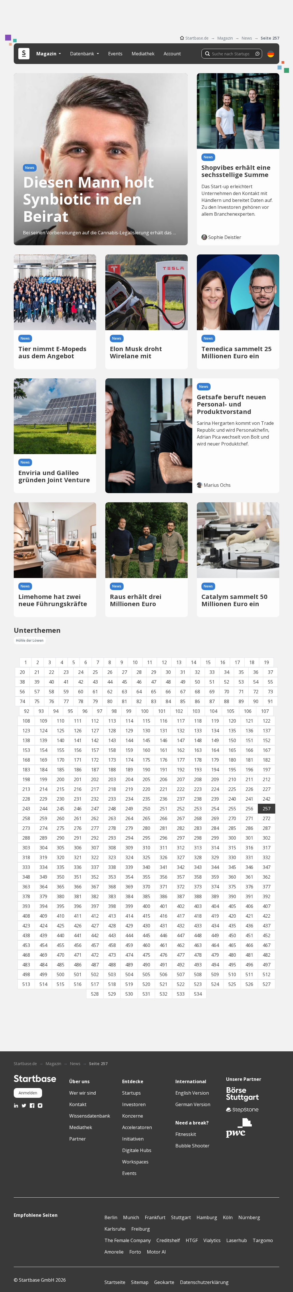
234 (129, 799)
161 (163, 750)
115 (146, 721)
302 (266, 838)
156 (78, 750)
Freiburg (140, 1229)
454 (43, 945)
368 (112, 887)
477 (181, 955)
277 (95, 828)
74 (22, 701)
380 (60, 896)
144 (129, 740)
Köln (228, 1217)
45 (124, 682)
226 (249, 789)
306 (78, 848)
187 (95, 769)
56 (22, 691)
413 (112, 916)
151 (249, 740)
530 (129, 994)
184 (43, 769)
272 (266, 818)
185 (60, 769)
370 (146, 887)
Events (115, 53)
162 (181, 750)
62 (109, 691)
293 (112, 838)
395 (60, 906)
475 (146, 955)
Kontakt (77, 1104)
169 (43, 760)
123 (26, 730)
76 (51, 701)
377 (266, 887)
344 (215, 867)
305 (60, 848)
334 (43, 867)
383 (112, 896)
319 (43, 857)
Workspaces (135, 1162)
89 (241, 701)
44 (109, 682)
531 (146, 994)
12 (164, 662)
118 (198, 721)
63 (124, 691)
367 (95, 887)
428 (112, 926)
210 (232, 779)
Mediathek (143, 53)
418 (198, 916)
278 (112, 828)
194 (215, 769)
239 (215, 799)
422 (266, 916)
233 (112, 799)
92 (26, 711)
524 (215, 984)
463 (198, 945)
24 (80, 672)
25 (95, 672)
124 (43, 730)
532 (163, 994)
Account (172, 53)
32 (197, 672)
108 (26, 721)
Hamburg (207, 1217)
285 (232, 828)
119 (215, 721)
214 (43, 789)
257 (266, 808)
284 (215, 828)
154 (43, 750)
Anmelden (28, 1093)
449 (215, 935)
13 (178, 662)
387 (181, 896)
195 (232, 769)
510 (232, 974)
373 (198, 887)
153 (26, 750)
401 (163, 906)
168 (26, 760)
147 (181, 740)
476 (163, 955)
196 (249, 769)
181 (249, 760)
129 (129, 730)
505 (146, 974)
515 (60, 984)
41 (66, 682)
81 (124, 701)
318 (26, 857)
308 (112, 848)
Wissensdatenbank (89, 1116)
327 (181, 857)
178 (198, 760)
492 (181, 965)
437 (266, 926)
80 (109, 701)
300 (232, 838)
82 (139, 701)
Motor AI (156, 1252)
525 (232, 984)
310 (146, 848)
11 (149, 662)
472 (95, 955)
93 (41, 711)
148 (198, 740)
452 (266, 935)
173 (112, 760)
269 (215, 818)
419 (215, 916)
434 (215, 926)
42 (80, 682)
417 (181, 916)
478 (198, 955)
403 (198, 906)
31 (182, 672)
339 (129, 867)
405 (232, 906)
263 (112, 818)
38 (22, 682)
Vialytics (212, 1240)
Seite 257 (270, 38)
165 (232, 750)
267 (181, 818)
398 (112, 906)
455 (60, 945)
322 (95, 857)
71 (241, 691)
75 (36, 701)
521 (163, 984)
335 (60, 867)
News (246, 38)
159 (129, 750)
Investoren (134, 1104)
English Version (192, 1093)
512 (266, 974)
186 (78, 769)
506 (163, 974)
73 (270, 691)
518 (112, 984)
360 (232, 877)
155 (60, 750)
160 (146, 750)
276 (78, 828)
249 (129, 808)
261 (78, 818)
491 (163, 965)
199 (43, 779)
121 (249, 721)
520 (146, 984)
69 (212, 691)
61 (95, 691)
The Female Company (127, 1240)
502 (95, 974)
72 (255, 691)
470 (60, 955)
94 (55, 711)
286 (249, 828)
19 (266, 662)
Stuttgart (181, 1217)
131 (163, 730)
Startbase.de (197, 38)
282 (181, 828)
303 (26, 848)
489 (129, 965)
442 (95, 935)
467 (266, 945)
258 (26, 818)
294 (129, 838)
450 (232, 935)
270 (232, 818)
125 (60, 730)
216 (78, 789)
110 (60, 721)
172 (95, 760)
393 (26, 906)
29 (153, 672)
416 (163, 916)
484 (43, 965)
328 (198, 857)
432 (181, 926)
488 (112, 965)
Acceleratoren (137, 1127)
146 (163, 740)
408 (26, 916)
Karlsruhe (115, 1229)
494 (215, 965)
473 (112, 955)
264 (129, 818)
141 (78, 740)
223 (198, 789)
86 (197, 701)
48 (168, 682)
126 (78, 730)
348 (26, 877)
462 (181, 945)
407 (266, 906)
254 (215, 808)
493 (198, 965)
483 (26, 965)
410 (60, 916)
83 (153, 701)
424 (43, 926)
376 (249, 887)
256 (249, 808)
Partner (77, 1139)
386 (163, 896)
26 (109, 672)
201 (78, 779)
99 (128, 711)
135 (232, 730)
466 (249, 945)
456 (78, 945)
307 (95, 848)
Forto (135, 1252)
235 (146, 799)
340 (146, 867)
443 (112, 935)
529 (112, 994)
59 (66, 691)
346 (249, 867)
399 (129, 906)
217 (95, 789)
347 (266, 867)
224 (215, 789)
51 (212, 682)
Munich (131, 1217)
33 (212, 672)
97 (99, 711)
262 (95, 818)
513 (26, 984)
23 (66, 672)
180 (232, 760)
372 (181, 887)
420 (232, 916)
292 (95, 838)
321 (78, 857)
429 (129, 926)
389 (215, 896)
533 (181, 994)
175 (146, 760)
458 (112, 945)
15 (208, 662)
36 (255, 672)
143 (112, 740)
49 (182, 682)
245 (60, 808)
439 (43, 935)
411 (78, 916)
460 (146, 945)
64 (139, 691)
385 (146, 896)
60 (80, 691)
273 (26, 828)
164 (215, 750)
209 (215, 779)
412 (95, 916)
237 (181, 799)
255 (232, 808)
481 (249, 955)
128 (112, 730)
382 (95, 896)
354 (129, 877)
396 (78, 906)
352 (95, 877)
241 (249, 799)
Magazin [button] (47, 53)
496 (249, 965)
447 (181, 935)
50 (197, 682)
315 (232, 848)
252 (181, 808)
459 (129, 945)
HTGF (192, 1240)
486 (78, 965)
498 (26, 974)
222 (181, 789)
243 (26, 808)
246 (78, 808)
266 (163, 818)
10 (135, 662)
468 (26, 955)
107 (265, 711)
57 (36, 691)
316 (249, 848)
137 (266, 730)
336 (78, 867)
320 (60, 857)
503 (112, 974)
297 (181, 838)
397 (95, 906)
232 (95, 799)
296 (163, 838)
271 (249, 818)
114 (129, 721)
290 (60, 838)
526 (249, 984)
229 (43, 799)
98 (114, 711)
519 (129, 984)
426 (78, 926)
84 (168, 701)
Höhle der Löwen (29, 640)
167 (266, 750)
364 (43, 887)
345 (232, 867)
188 (112, 769)
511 (249, 974)
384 (129, 896)
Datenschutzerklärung (204, 1282)
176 (163, 760)
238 (198, 799)
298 (198, 838)
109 (43, 721)
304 (43, 848)
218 (112, 789)
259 (43, 818)
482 (266, 955)
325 (146, 857)
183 (26, 769)
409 (43, 916)
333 (26, 867)
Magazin (225, 38)
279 (129, 828)
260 (60, 818)
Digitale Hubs (136, 1150)
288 (26, 838)
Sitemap (140, 1282)
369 (129, 887)
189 (129, 769)
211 (249, 779)
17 (237, 662)
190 (146, 769)
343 (198, 867)
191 (163, 769)
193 (198, 769)
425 (60, 926)
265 (146, 818)
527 (266, 984)
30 (168, 672)
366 (78, 887)
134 (215, 730)
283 (198, 828)
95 (70, 711)
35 (241, 672)
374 (215, 887)
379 (43, 896)
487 (95, 965)
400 (146, 906)
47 (153, 682)
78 (80, 701)
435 (232, 926)
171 (78, 760)
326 (163, 857)
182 (266, 760)
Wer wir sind (82, 1093)
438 (26, 935)
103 (196, 711)
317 (266, 848)
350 (60, 877)
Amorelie (114, 1252)
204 (129, 779)
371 (163, 887)
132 (181, 730)
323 (112, 857)
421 (249, 916)
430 (146, 926)
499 (43, 974)
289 (43, 838)
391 (249, 896)
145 (146, 740)
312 (181, 848)
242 (266, 799)
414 (129, 916)
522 (181, 984)
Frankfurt (155, 1217)
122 (266, 721)
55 (270, 682)
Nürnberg (249, 1217)
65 (153, 691)
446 (163, 935)
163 (198, 750)
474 (129, 955)
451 (249, 935)
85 (182, 701)
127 (95, 730)
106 (248, 711)
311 (163, 848)
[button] (271, 54)
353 (112, 877)
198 (26, 779)
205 (146, 779)
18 (251, 662)
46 (139, 682)
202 (95, 779)
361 (249, 877)
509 (215, 974)
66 (168, 691)
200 (60, 779)
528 (95, 994)
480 (232, 955)
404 (215, 906)
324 (129, 857)
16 (222, 662)
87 (212, 701)
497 (266, 965)
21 (36, 672)
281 (163, 828)
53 (241, 682)
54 (255, 682)
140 (60, 740)
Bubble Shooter (192, 1146)
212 (266, 779)
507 (181, 974)
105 (230, 711)
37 (270, 672)
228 (26, 799)
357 (181, 877)
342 (181, 867)
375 (232, 887)
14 (193, 662)
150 (232, 740)
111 (78, 721)
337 (95, 867)
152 (266, 740)
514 (43, 984)
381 (78, 896)
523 (198, 984)
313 (198, 848)
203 (112, 779)
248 (112, 808)
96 (85, 711)
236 (163, 799)
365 (60, 887)
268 (198, 818)
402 (181, 906)
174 (129, 760)
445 (146, 935)
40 (51, 682)
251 (163, 808)
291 (78, 838)
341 (163, 867)
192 (181, 769)
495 (232, 965)
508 (198, 974)
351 (78, 877)
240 (232, 799)
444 (129, 935)
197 (266, 769)
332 (266, 857)
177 (181, 760)
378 (26, 896)
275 (60, 828)
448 (198, 935)
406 (249, 906)
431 (163, 926)
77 (66, 701)
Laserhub (236, 1240)
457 (95, 945)
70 (226, 691)
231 (78, 799)
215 (60, 789)
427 (95, 926)
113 (112, 721)
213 (26, 789)
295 (146, 838)
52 (226, 682)
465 (232, 945)
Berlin (110, 1217)
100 (145, 711)
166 (249, 750)
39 (36, 682)
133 (198, 730)
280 (146, 828)
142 (95, 740)
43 (95, 682)
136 (249, 730)
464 (215, 945)
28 (139, 672)
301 (249, 838)
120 (232, 721)
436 (249, 926)
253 (198, 808)
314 (215, 848)
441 (78, 935)
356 (163, 877)
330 (232, 857)
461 (163, 945)
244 (43, 808)
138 (26, 740)
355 (146, 877)
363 (26, 887)
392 (266, 896)
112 (95, 721)
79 (95, 701)
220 (146, 789)
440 (60, 935)
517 (95, 984)
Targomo (263, 1240)
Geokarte (164, 1282)
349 (43, 877)
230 (60, 799)
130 (146, 730)
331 (249, 857)
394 (43, 906)
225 (232, 789)
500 (60, 974)
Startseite (114, 1282)
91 (270, 701)
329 (215, 857)
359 (215, 877)
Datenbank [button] (82, 53)
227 (266, 789)
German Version (192, 1104)
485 (60, 965)
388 (198, 896)
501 (78, 974)
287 (266, 828)
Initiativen (133, 1139)
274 (43, 828)
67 (182, 691)
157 (95, 750)
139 (43, 740)
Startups (131, 1093)
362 (266, 877)
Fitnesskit (185, 1134)
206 (163, 779)
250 (146, 808)
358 (198, 877)
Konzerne (132, 1116)
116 (163, 721)
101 (162, 711)
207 (181, 779)
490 (146, 965)
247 (95, 808)
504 (129, 974)
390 (232, 896)
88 (226, 701)
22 (51, 672)
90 (255, 701)
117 (181, 721)
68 (197, 691)
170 (60, 760)
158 (112, 750)
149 (215, 740)
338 (112, 867)
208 (198, 779)
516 (78, 984)
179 (215, 760)
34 (226, 672)
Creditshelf (168, 1240)
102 (179, 711)
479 (215, 955)
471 (78, 955)
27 (124, 672)
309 (129, 848)
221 (163, 789)
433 (198, 926)
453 (26, 945)
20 (22, 672)
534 (198, 994)
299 (215, 838)
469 (43, 955)
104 (213, 711)
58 (51, 691)
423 (26, 926)
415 (146, 916)
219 (129, 789)
